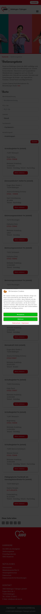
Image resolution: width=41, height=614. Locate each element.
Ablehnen (20, 319)
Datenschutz (16, 323)
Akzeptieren (20, 314)
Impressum (25, 323)
